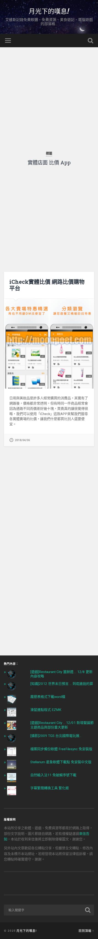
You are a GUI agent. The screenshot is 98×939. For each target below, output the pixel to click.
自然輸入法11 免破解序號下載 (53, 775)
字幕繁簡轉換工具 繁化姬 (49, 788)
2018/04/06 (22, 440)
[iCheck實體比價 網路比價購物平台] (49, 344)
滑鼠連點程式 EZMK (45, 710)
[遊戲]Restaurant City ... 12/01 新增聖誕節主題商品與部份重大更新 (62, 725)
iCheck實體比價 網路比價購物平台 (47, 285)
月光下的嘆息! (49, 11)
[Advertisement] (49, 96)
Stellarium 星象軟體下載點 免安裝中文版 (60, 762)
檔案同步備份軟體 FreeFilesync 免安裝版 (61, 749)
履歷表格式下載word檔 (47, 697)
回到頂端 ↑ (86, 930)
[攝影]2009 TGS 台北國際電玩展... (55, 736)
